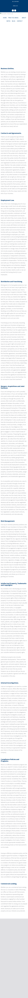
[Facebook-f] (15, 10)
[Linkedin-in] (13, 10)
